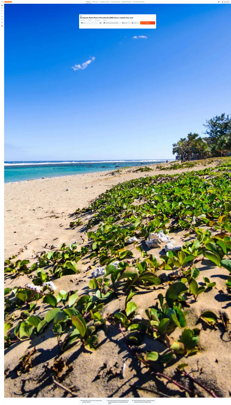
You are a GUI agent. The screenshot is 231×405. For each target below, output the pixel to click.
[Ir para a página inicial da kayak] (8, 2)
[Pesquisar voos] (2, 5)
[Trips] (2, 22)
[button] (2, 2)
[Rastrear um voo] (2, 19)
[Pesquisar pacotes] (2, 13)
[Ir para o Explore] (2, 16)
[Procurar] (2, 8)
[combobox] (83, 20)
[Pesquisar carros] (2, 10)
